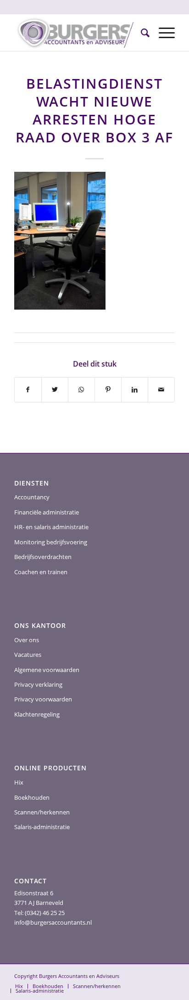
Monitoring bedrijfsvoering (50, 542)
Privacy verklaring (38, 684)
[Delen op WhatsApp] (81, 389)
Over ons (26, 640)
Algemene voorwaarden (46, 670)
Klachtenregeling (37, 714)
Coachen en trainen (40, 572)
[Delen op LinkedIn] (135, 389)
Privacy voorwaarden (43, 699)
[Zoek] (141, 32)
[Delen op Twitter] (55, 389)
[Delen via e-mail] (161, 389)
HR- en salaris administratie (51, 527)
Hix (18, 782)
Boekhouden (32, 797)
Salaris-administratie (42, 827)
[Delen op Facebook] (28, 389)
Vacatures (27, 654)
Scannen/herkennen (42, 812)
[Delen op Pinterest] (108, 389)
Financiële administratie (46, 512)
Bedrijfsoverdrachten (43, 557)
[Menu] (162, 32)
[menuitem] (141, 32)
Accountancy (32, 497)
